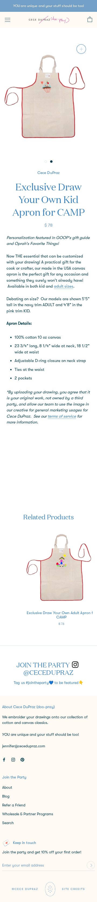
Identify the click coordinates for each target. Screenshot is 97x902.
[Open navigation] (7, 19)
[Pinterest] (22, 759)
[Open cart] (90, 19)
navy (10, 436)
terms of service (62, 416)
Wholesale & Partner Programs (27, 814)
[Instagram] (13, 759)
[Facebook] (4, 759)
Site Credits (73, 888)
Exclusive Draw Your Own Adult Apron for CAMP (61, 615)
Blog (5, 796)
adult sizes (63, 286)
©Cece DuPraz (25, 888)
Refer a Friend (13, 805)
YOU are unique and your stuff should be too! (48, 6)
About (7, 787)
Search (8, 823)
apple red (19, 436)
